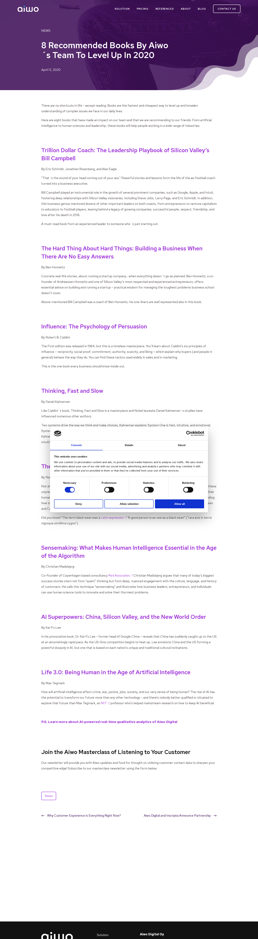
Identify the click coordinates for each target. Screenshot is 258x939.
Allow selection (129, 503)
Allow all (179, 503)
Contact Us (227, 8)
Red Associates (119, 575)
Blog (202, 8)
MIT (104, 703)
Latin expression (112, 518)
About (186, 8)
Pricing (142, 8)
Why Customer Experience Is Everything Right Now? (84, 815)
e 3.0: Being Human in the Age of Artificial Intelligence (115, 672)
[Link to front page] (28, 9)
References (165, 8)
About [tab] (182, 444)
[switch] (109, 490)
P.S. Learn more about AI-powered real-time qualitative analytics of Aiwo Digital (109, 721)
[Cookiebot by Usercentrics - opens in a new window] (188, 433)
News (45, 31)
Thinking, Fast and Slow (72, 391)
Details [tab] (129, 444)
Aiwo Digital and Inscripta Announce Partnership (177, 815)
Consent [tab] (76, 444)
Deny (78, 503)
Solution (122, 8)
